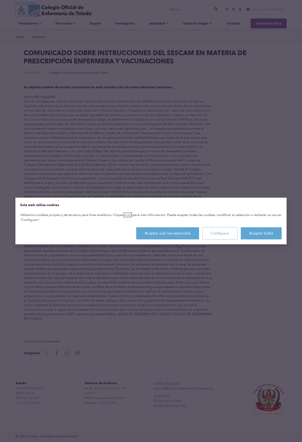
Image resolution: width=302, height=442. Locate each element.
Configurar (220, 233)
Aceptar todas (261, 233)
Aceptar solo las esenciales (168, 233)
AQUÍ (128, 215)
